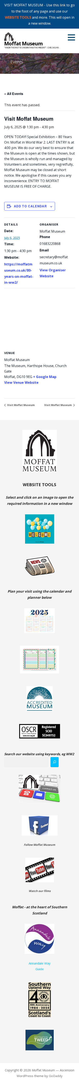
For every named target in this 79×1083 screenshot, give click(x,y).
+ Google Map (44, 376)
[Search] (54, 762)
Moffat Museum (23, 43)
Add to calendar (30, 206)
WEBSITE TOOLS (18, 17)
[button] (73, 37)
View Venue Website (21, 382)
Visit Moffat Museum (21, 405)
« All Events (13, 93)
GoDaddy (56, 1076)
